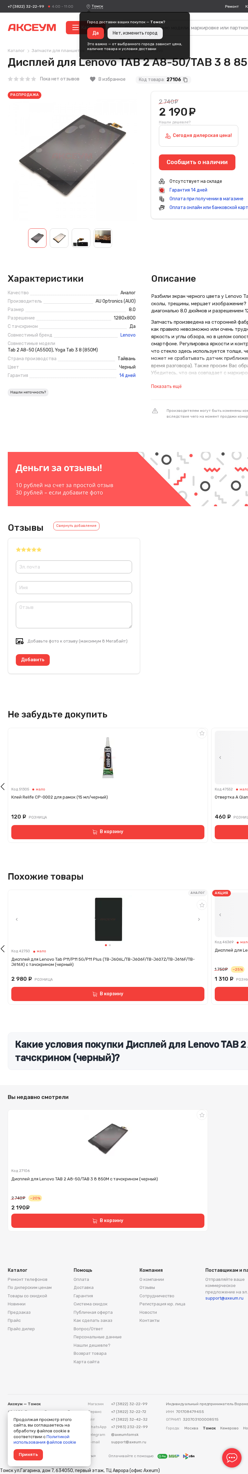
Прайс (14, 1320)
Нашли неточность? (28, 392)
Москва (191, 1428)
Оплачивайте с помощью (131, 1456)
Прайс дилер (21, 1328)
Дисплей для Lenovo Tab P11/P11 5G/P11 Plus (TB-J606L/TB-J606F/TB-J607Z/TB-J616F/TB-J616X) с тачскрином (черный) (103, 962)
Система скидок (91, 1304)
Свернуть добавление (76, 526)
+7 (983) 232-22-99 (129, 1427)
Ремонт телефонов (27, 1279)
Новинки (17, 1304)
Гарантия (83, 1295)
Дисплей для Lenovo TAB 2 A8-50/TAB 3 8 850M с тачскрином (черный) (84, 1178)
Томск (97, 6)
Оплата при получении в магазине (206, 199)
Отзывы (147, 1287)
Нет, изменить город (135, 33)
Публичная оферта (93, 1312)
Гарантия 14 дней (188, 190)
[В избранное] (202, 733)
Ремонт (232, 6)
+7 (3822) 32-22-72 (128, 1411)
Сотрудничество (157, 1295)
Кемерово (229, 1428)
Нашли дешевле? (175, 122)
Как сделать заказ (93, 1320)
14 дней (127, 375)
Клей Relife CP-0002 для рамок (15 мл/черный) (59, 797)
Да (95, 33)
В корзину (111, 831)
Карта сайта (86, 1361)
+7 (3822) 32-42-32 (129, 1419)
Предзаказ (19, 1312)
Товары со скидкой (27, 1295)
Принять (28, 1454)
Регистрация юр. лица (162, 1304)
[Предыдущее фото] (220, 757)
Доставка (84, 1287)
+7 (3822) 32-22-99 (26, 6)
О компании (152, 1279)
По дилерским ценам (30, 1287)
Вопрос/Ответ (88, 1328)
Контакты (150, 1320)
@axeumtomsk (125, 1434)
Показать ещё (166, 386)
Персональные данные (98, 1336)
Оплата (81, 1279)
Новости (148, 1312)
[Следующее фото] (198, 919)
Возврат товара (90, 1353)
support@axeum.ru (224, 1298)
